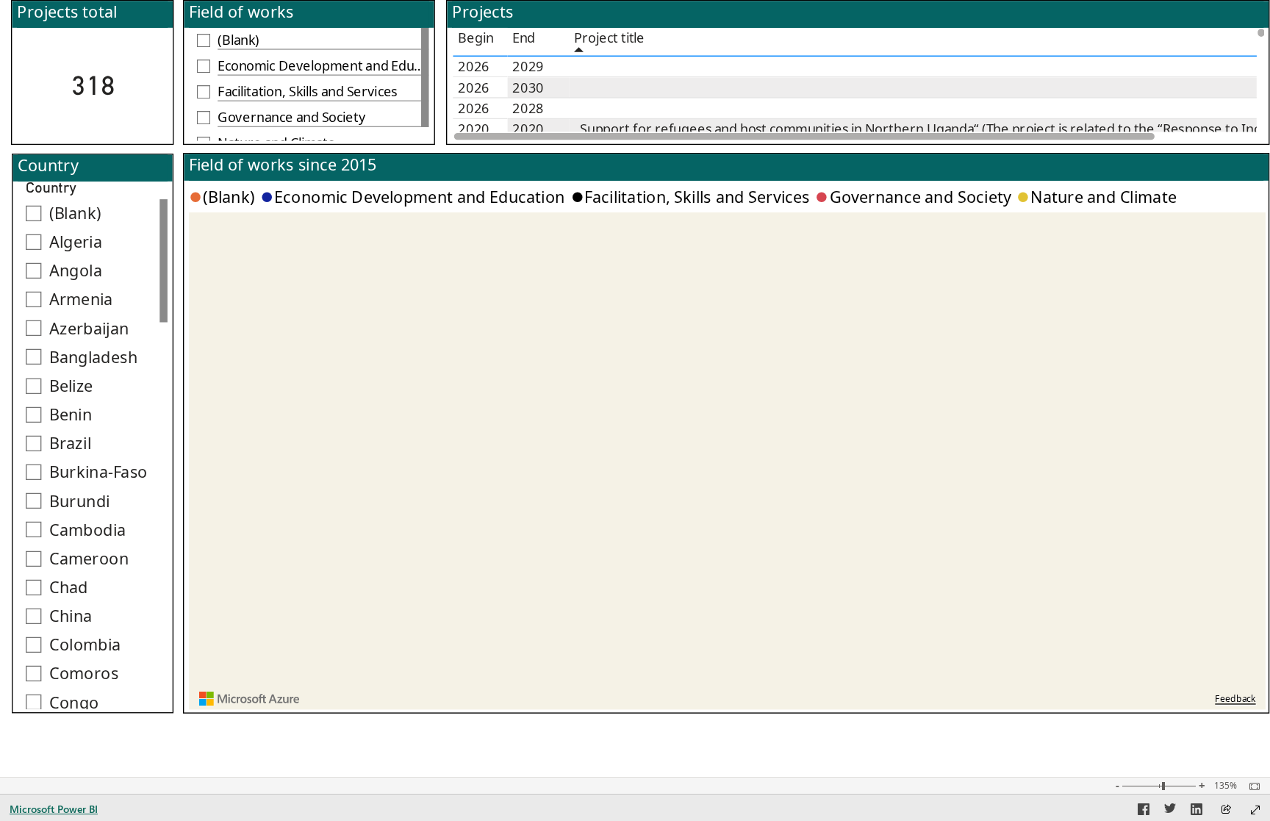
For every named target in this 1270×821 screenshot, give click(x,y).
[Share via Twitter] (1170, 811)
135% (1225, 786)
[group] (92, 72)
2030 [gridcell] (528, 87)
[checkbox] (308, 41)
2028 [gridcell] (528, 108)
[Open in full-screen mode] (1255, 810)
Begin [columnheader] (476, 37)
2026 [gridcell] (473, 66)
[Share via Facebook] (1143, 811)
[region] (635, 357)
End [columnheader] (523, 37)
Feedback (1235, 698)
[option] (224, 196)
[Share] (1226, 810)
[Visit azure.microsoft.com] (250, 699)
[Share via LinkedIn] (1196, 811)
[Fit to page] (1251, 786)
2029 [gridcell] (528, 66)
